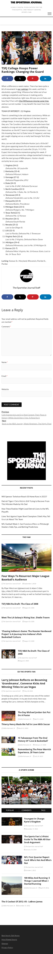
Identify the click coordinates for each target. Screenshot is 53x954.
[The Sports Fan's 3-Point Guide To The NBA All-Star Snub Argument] (12, 836)
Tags (43, 810)
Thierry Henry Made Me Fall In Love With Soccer (26, 724)
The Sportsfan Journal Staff (12, 583)
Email (4, 376)
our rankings (23, 89)
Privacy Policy (7, 947)
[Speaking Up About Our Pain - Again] (26, 790)
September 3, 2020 (30, 583)
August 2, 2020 (24, 661)
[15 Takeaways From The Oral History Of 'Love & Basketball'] (8, 740)
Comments (26, 810)
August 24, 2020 (29, 621)
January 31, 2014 (30, 849)
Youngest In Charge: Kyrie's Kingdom (34, 820)
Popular (10, 810)
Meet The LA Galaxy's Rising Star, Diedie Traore (26, 617)
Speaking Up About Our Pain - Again (20, 799)
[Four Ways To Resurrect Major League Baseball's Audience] (26, 558)
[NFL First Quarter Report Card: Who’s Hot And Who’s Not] (12, 857)
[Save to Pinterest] (33, 78)
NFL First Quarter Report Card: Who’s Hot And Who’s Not (37, 860)
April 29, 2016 (44, 888)
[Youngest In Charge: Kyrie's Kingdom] (12, 819)
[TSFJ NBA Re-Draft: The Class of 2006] (8, 654)
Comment (6, 326)
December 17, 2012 (31, 829)
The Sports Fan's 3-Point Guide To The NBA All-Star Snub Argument (37, 839)
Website (5, 389)
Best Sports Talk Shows (11, 935)
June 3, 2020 (30, 802)
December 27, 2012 (23, 905)
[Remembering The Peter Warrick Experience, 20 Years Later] (8, 752)
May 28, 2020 (28, 691)
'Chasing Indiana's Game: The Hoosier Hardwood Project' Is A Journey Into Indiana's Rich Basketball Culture (26, 634)
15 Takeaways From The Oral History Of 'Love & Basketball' (33, 739)
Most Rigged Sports (9, 939)
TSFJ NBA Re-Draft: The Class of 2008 (20, 603)
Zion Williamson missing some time (34, 101)
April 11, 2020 (38, 719)
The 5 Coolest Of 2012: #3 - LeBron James (22, 901)
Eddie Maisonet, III (25, 719)
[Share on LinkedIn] (45, 78)
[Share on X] (20, 78)
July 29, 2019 (38, 756)
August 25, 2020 (29, 608)
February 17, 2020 (40, 745)
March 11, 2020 (23, 728)
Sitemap (5, 943)
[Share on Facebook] (7, 78)
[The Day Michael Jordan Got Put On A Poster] (8, 716)
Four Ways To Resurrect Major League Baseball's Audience (25, 577)
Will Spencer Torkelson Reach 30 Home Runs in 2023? (24, 496)
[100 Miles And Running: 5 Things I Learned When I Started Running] (12, 878)
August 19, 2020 (29, 641)
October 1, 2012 (30, 870)
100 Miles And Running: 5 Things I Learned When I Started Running (37, 880)
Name (5, 362)
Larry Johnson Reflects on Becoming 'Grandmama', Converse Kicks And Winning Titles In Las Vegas (24, 683)
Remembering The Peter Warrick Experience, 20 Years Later (34, 751)
